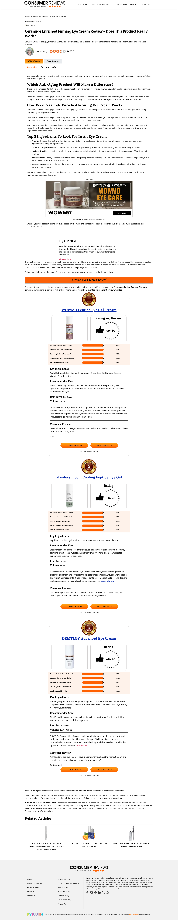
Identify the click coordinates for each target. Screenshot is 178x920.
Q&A (54, 67)
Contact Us (145, 5)
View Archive (65, 259)
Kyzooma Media (134, 914)
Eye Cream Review (59, 16)
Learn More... (107, 581)
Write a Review (34, 61)
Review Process (120, 5)
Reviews (45, 67)
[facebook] (87, 892)
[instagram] (91, 892)
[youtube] (107, 892)
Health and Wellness (101, 5)
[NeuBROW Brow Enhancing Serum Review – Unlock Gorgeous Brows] (131, 840)
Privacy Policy (63, 904)
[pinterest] (95, 892)
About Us (30, 891)
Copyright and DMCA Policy (68, 883)
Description (31, 67)
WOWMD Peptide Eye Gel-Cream (89, 310)
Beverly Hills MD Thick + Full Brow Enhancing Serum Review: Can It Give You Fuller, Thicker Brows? (46, 846)
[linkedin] (99, 892)
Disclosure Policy (64, 900)
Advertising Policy (64, 879)
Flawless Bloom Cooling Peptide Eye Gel (89, 477)
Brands (133, 5)
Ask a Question (53, 61)
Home (27, 16)
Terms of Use (63, 887)
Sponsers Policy (64, 891)
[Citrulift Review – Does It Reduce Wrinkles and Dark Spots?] (89, 840)
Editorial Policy (63, 896)
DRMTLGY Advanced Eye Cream (89, 638)
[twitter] (103, 892)
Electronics (83, 5)
